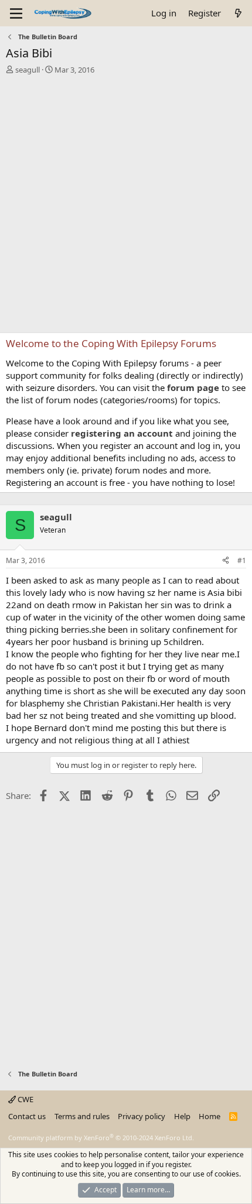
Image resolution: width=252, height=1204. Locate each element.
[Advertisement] (126, 206)
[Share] (225, 561)
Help (182, 1116)
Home (209, 1116)
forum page (193, 387)
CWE (24, 1099)
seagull (27, 69)
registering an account (122, 433)
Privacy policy (141, 1116)
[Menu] (16, 13)
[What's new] (238, 13)
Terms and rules (82, 1116)
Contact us (27, 1116)
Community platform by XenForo (101, 1137)
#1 (241, 560)
